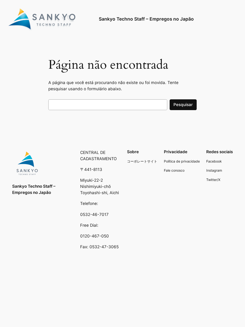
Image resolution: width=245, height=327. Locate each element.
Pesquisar (183, 104)
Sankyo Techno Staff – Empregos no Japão (146, 19)
